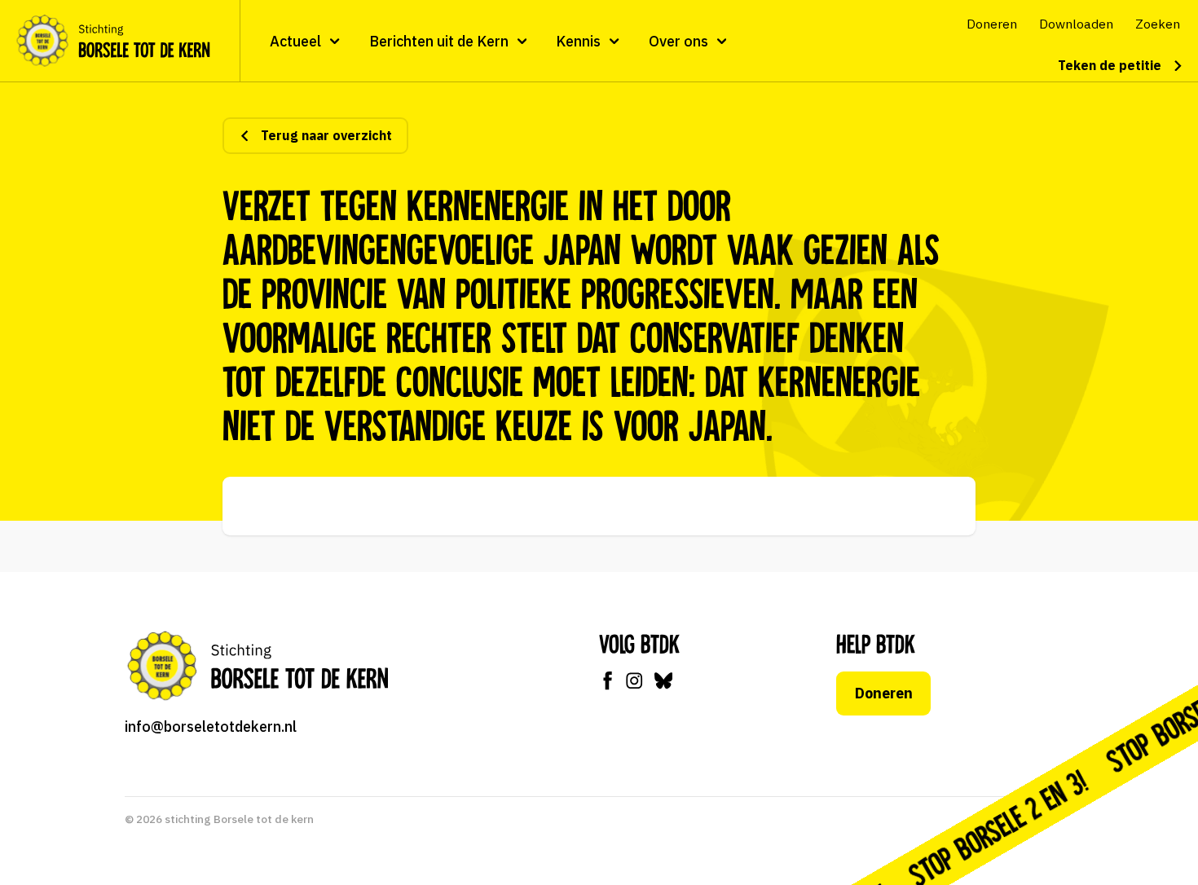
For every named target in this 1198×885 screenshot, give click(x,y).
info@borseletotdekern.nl (211, 726)
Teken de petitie (1109, 65)
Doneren (884, 693)
